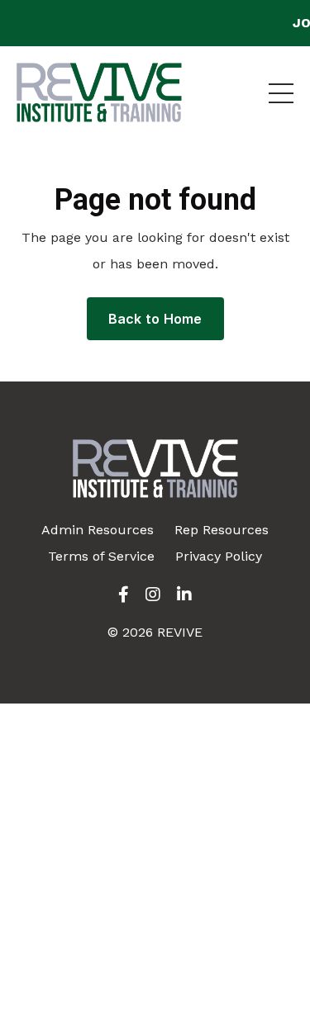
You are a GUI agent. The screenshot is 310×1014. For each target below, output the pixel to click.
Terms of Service (101, 556)
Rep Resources (221, 530)
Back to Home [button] (155, 318)
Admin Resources (97, 530)
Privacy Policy (218, 556)
